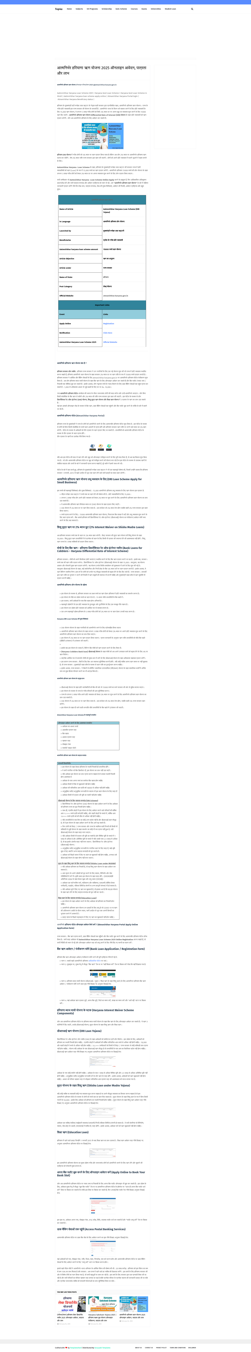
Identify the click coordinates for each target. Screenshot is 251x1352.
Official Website (110, 342)
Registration (108, 323)
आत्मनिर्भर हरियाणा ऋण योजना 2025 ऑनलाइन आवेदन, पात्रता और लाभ (132, 1316)
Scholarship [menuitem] (107, 9)
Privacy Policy (161, 1348)
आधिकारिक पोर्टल (95, 961)
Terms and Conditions (178, 1348)
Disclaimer (192, 1348)
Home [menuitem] (69, 9)
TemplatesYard (75, 1348)
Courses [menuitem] (134, 9)
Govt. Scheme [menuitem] (121, 9)
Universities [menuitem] (156, 9)
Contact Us (149, 1348)
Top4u (58, 9)
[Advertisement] (125, 36)
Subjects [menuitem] (79, 9)
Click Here (107, 333)
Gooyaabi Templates (102, 1348)
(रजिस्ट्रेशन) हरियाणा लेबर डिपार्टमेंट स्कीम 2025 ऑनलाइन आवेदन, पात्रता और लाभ (70, 1318)
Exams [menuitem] (144, 9)
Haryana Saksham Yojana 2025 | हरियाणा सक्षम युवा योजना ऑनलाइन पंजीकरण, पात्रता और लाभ (102, 1318)
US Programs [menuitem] (92, 9)
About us (138, 1348)
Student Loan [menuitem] (170, 9)
